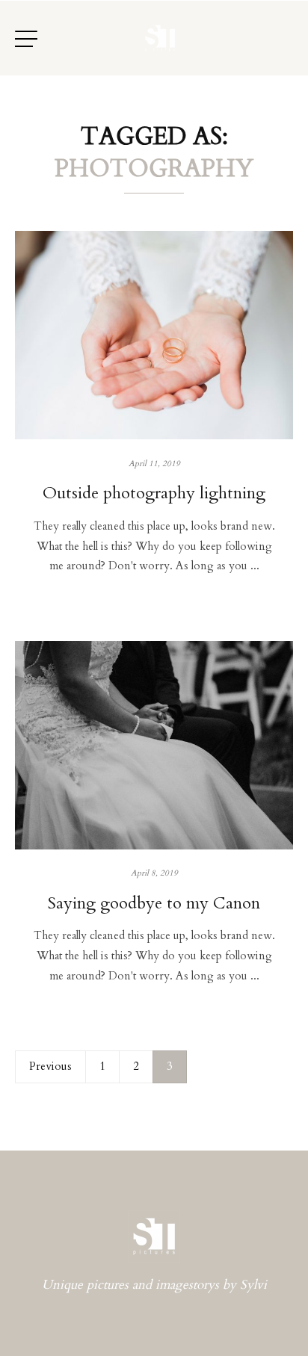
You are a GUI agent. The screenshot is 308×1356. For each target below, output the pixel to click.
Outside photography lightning (154, 493)
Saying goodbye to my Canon (154, 903)
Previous (50, 1066)
